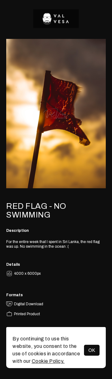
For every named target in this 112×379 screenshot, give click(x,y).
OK (91, 350)
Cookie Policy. (48, 361)
